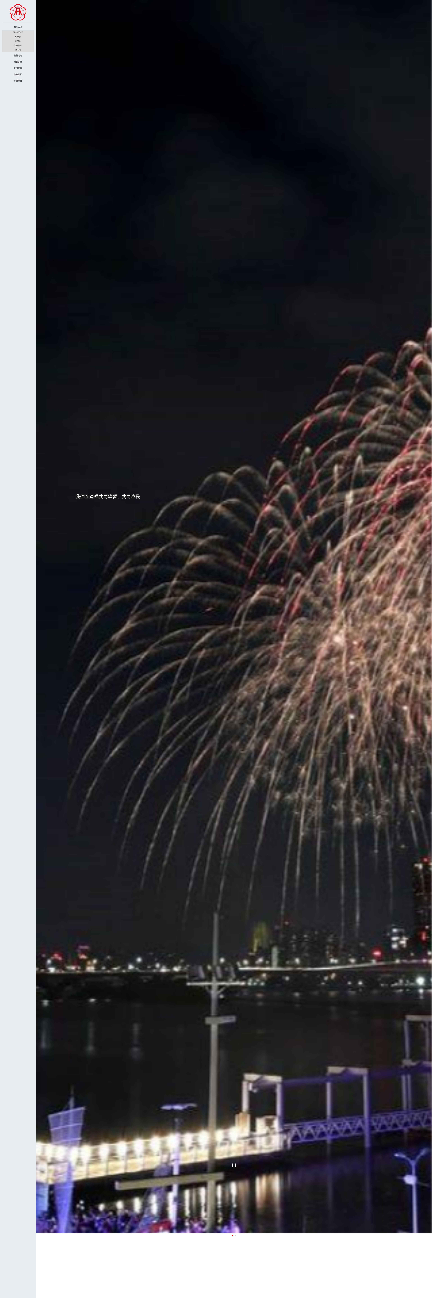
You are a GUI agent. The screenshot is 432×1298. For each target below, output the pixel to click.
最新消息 (18, 55)
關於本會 (18, 27)
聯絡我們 (18, 74)
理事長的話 (18, 32)
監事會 (18, 41)
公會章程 (18, 45)
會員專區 (18, 80)
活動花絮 (18, 61)
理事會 (18, 36)
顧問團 (18, 49)
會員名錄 (18, 68)
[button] (232, 1235)
